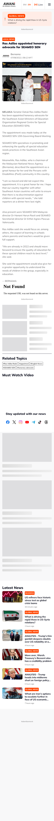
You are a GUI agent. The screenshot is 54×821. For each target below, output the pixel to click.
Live (40, 4)
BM (24, 4)
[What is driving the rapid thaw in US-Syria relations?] (12, 616)
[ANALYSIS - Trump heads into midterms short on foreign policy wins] (12, 674)
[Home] (9, 4)
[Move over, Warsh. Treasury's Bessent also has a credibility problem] (12, 654)
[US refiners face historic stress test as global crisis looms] (12, 596)
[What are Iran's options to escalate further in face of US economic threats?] (12, 693)
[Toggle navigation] (49, 4)
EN (29, 4)
